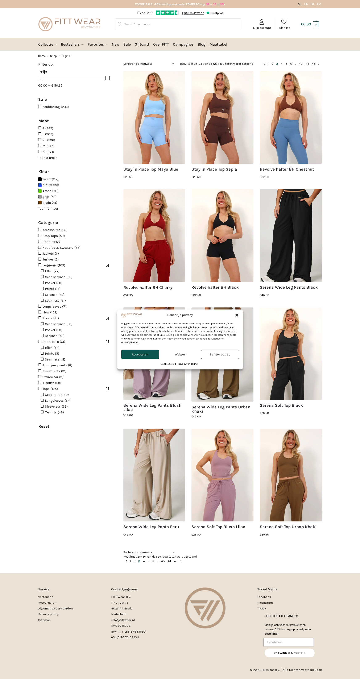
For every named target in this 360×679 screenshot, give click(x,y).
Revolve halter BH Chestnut (287, 169)
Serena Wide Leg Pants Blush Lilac (152, 407)
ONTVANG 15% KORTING (289, 653)
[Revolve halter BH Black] (222, 235)
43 (301, 64)
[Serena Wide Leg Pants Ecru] (154, 475)
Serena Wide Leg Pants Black (289, 287)
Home (42, 56)
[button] (237, 315)
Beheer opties (220, 354)
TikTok (261, 608)
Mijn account (262, 28)
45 (313, 64)
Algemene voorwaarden (55, 608)
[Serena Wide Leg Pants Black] (291, 235)
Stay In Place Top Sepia (214, 169)
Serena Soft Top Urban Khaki (288, 527)
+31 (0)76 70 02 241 (125, 637)
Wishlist (284, 28)
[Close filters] (115, 66)
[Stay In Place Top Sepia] (222, 117)
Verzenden (45, 597)
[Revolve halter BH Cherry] (154, 235)
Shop (53, 56)
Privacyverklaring (188, 364)
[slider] (40, 78)
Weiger (180, 354)
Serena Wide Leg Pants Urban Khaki (220, 409)
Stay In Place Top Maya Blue (150, 169)
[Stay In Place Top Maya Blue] (154, 117)
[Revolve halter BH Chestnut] (291, 117)
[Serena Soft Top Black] (291, 353)
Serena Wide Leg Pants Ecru (151, 527)
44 (307, 64)
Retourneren (47, 602)
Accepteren (140, 354)
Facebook (264, 597)
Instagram (265, 602)
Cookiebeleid (168, 364)
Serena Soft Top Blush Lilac (218, 527)
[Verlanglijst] (179, 77)
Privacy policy (48, 614)
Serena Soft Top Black (281, 405)
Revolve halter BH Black (215, 287)
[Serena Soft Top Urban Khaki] (291, 475)
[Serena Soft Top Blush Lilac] (222, 475)
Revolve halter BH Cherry (147, 288)
